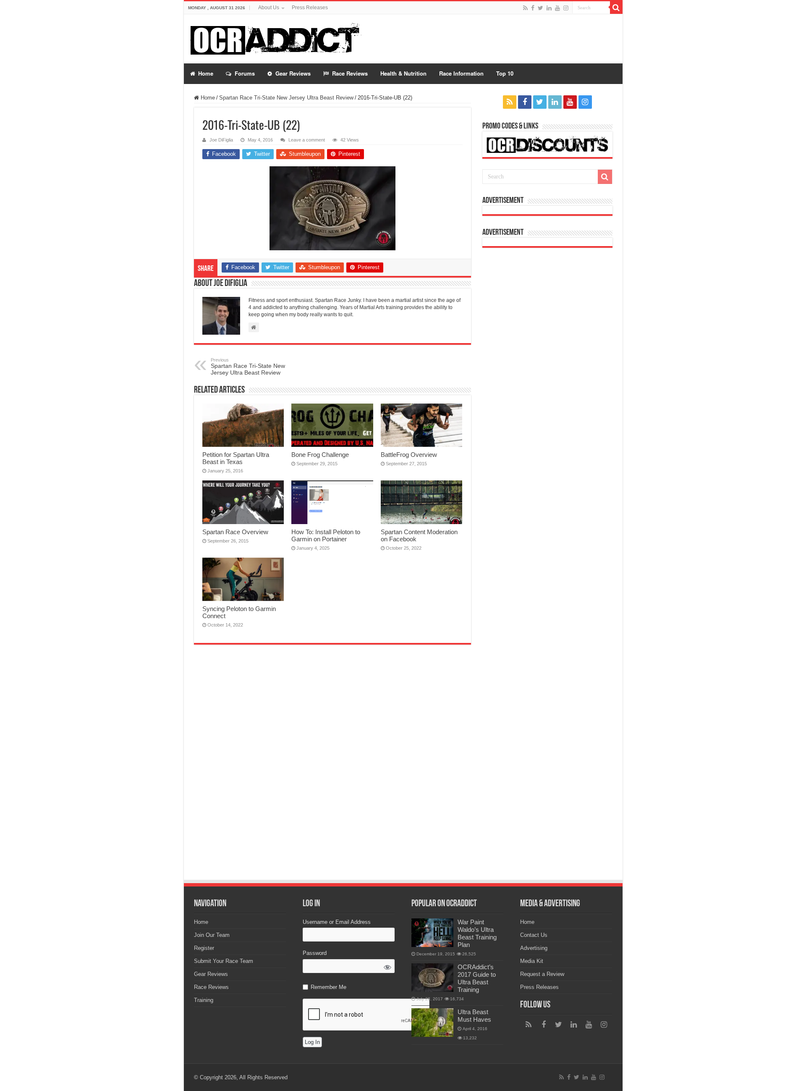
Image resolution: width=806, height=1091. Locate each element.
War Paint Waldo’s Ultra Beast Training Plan (477, 933)
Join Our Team (212, 935)
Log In (312, 1042)
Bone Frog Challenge (320, 454)
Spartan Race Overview (235, 531)
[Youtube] (557, 8)
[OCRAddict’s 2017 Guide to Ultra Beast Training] (432, 977)
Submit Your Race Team (223, 961)
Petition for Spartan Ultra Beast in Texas (235, 458)
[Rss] (525, 8)
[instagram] (566, 8)
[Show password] (388, 967)
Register (204, 948)
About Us (268, 7)
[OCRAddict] (282, 39)
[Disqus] (332, 766)
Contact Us (533, 935)
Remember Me (328, 987)
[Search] (616, 7)
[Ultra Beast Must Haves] (432, 1022)
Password (315, 953)
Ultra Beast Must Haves (474, 1015)
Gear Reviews (211, 974)
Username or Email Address (337, 922)
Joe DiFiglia (221, 139)
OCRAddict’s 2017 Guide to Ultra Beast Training (477, 978)
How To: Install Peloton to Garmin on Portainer (325, 535)
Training (203, 1000)
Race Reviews (211, 987)
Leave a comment (306, 139)
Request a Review (542, 974)
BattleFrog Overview (409, 454)
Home (207, 97)
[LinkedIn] (549, 8)
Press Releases (310, 7)
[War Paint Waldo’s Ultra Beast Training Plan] (432, 932)
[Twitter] (540, 8)
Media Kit (531, 961)
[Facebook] (532, 8)
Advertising (533, 948)
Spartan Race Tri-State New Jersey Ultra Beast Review (286, 97)
